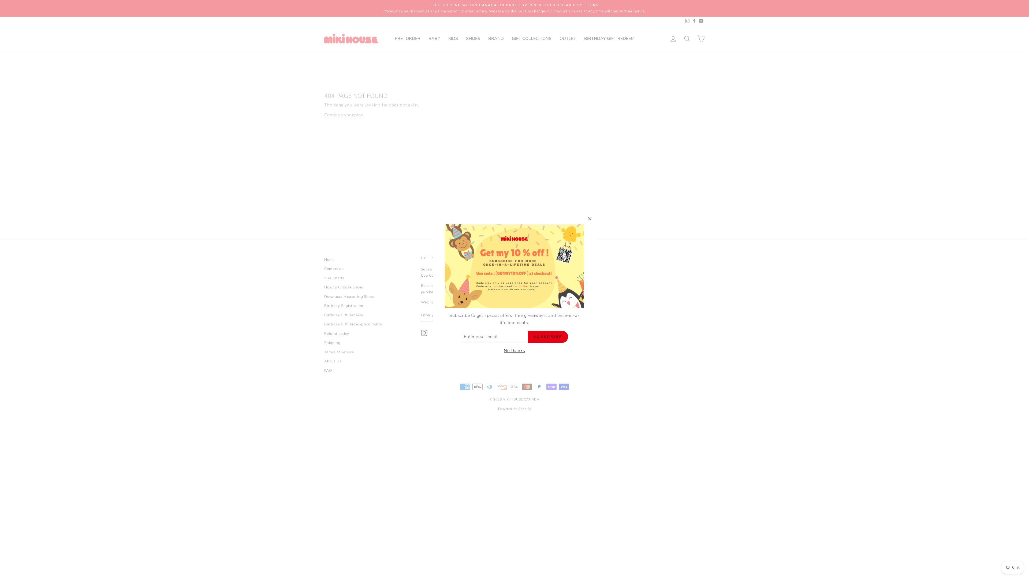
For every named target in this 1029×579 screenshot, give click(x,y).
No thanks (514, 351)
